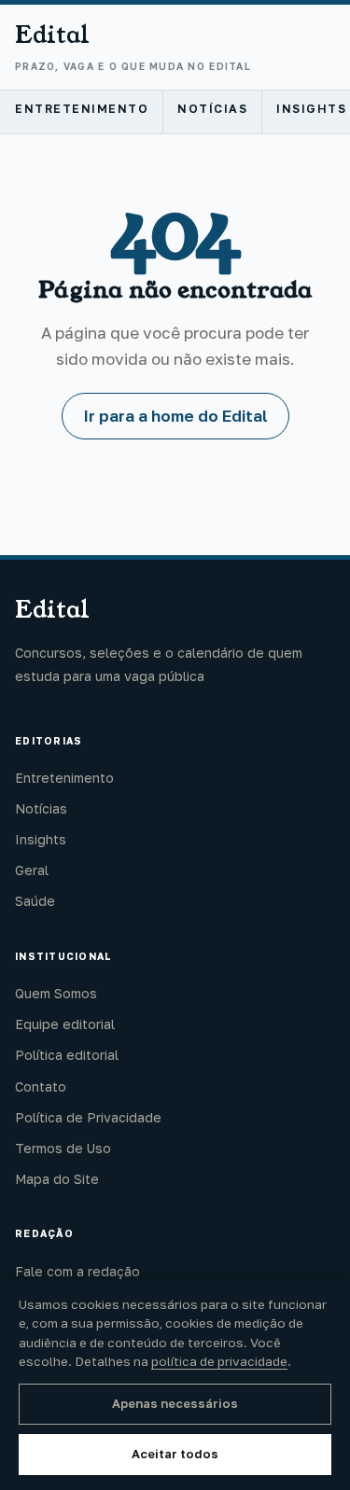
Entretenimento (81, 109)
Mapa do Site (57, 1179)
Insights (40, 839)
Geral (32, 870)
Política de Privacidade (88, 1117)
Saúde (35, 901)
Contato (40, 1086)
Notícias (212, 109)
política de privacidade (219, 1361)
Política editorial (67, 1055)
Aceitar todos (175, 1453)
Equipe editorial (65, 1024)
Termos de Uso (63, 1148)
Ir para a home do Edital (175, 415)
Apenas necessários (175, 1403)
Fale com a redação (77, 1271)
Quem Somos (56, 993)
